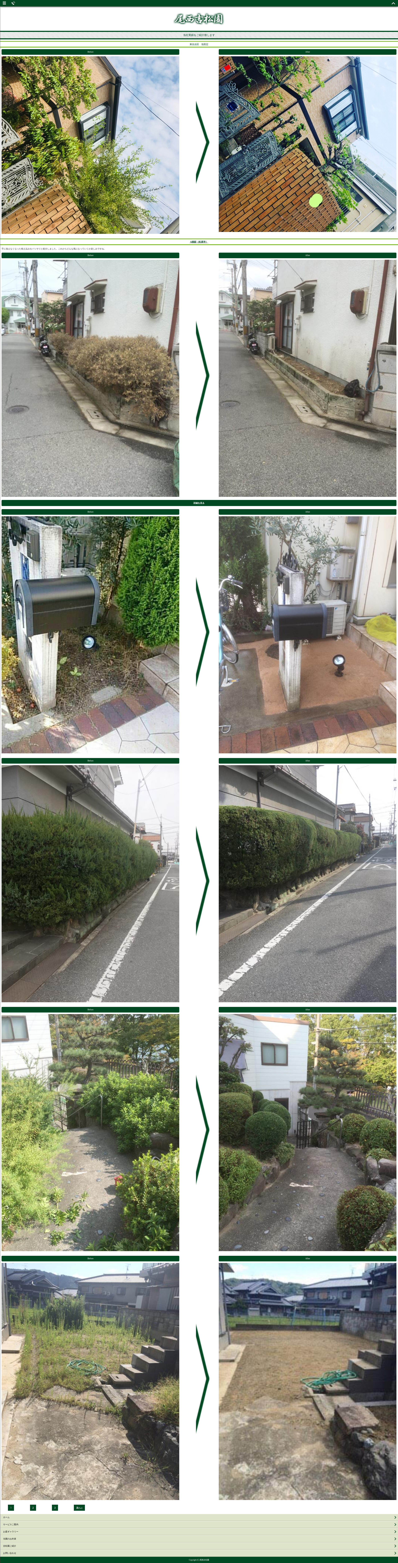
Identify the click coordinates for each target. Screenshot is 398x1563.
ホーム (6, 1517)
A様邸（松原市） (199, 241)
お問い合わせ (9, 1553)
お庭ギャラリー (10, 1531)
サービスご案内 (10, 1524)
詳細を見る (199, 503)
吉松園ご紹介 (9, 1546)
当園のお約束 (9, 1539)
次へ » (79, 1508)
